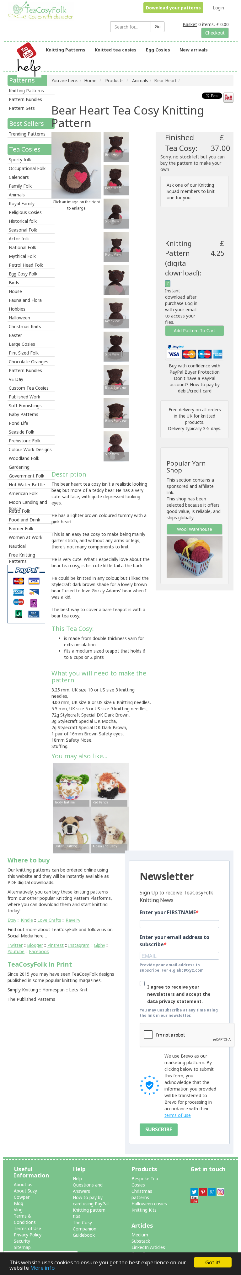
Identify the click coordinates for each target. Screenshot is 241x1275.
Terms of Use (27, 1228)
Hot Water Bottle (27, 485)
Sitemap (22, 1247)
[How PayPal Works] (194, 352)
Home (90, 80)
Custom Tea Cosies (29, 388)
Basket (190, 24)
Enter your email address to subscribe (174, 941)
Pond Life (18, 423)
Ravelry (73, 920)
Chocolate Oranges (28, 362)
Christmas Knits (25, 326)
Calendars (19, 177)
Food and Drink (24, 520)
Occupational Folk (27, 168)
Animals (17, 195)
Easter (15, 335)
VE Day (16, 379)
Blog (18, 1203)
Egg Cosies (158, 50)
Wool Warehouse (194, 529)
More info (42, 1267)
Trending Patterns (27, 134)
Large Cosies (22, 344)
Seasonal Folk (23, 230)
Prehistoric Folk (24, 441)
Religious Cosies (25, 212)
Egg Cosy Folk (23, 274)
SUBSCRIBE (158, 1129)
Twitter (15, 945)
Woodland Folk (24, 458)
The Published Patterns (31, 999)
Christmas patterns (141, 1194)
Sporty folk (20, 160)
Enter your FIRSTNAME (168, 912)
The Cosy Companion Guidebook (84, 1228)
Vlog (18, 1210)
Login (218, 8)
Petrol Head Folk (26, 265)
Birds (14, 282)
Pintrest (55, 945)
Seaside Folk (21, 432)
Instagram (78, 945)
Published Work (24, 397)
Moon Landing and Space (28, 502)
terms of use (177, 1115)
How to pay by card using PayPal (91, 1200)
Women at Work (25, 537)
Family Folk (20, 186)
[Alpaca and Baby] (110, 830)
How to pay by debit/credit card (199, 387)
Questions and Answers (88, 1188)
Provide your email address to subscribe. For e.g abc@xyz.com (172, 967)
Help (77, 1179)
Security (22, 1241)
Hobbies (17, 309)
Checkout (215, 33)
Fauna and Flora (25, 300)
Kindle (27, 920)
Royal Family (22, 203)
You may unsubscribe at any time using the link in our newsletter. (179, 1012)
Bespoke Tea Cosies (144, 1182)
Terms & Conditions (25, 1219)
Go (158, 26)
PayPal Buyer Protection (194, 372)
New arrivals (193, 50)
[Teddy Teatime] (72, 786)
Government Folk (26, 476)
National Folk (22, 247)
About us (23, 1184)
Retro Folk (19, 511)
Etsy (12, 920)
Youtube (16, 951)
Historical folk (23, 221)
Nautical (17, 546)
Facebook (39, 951)
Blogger (35, 945)
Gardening (19, 467)
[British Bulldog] (72, 830)
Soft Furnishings (25, 405)
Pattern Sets (22, 108)
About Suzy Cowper (25, 1194)
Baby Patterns (23, 414)
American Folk (23, 493)
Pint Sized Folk (24, 353)
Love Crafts (49, 920)
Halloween (19, 318)
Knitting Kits (144, 1210)
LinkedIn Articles (148, 1247)
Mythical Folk (22, 256)
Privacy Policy (27, 1235)
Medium (139, 1235)
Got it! (212, 1262)
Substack (140, 1241)
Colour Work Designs (30, 449)
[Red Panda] (110, 786)
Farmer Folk (21, 528)
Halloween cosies (149, 1204)
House (15, 291)
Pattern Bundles (25, 99)
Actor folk (19, 239)
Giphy (99, 945)
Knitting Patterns (65, 50)
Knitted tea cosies (116, 50)
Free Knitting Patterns (22, 555)
